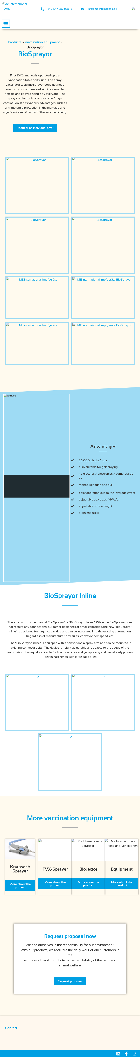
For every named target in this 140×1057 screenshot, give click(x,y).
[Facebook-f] (126, 1054)
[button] (6, 24)
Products (14, 42)
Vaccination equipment (42, 42)
